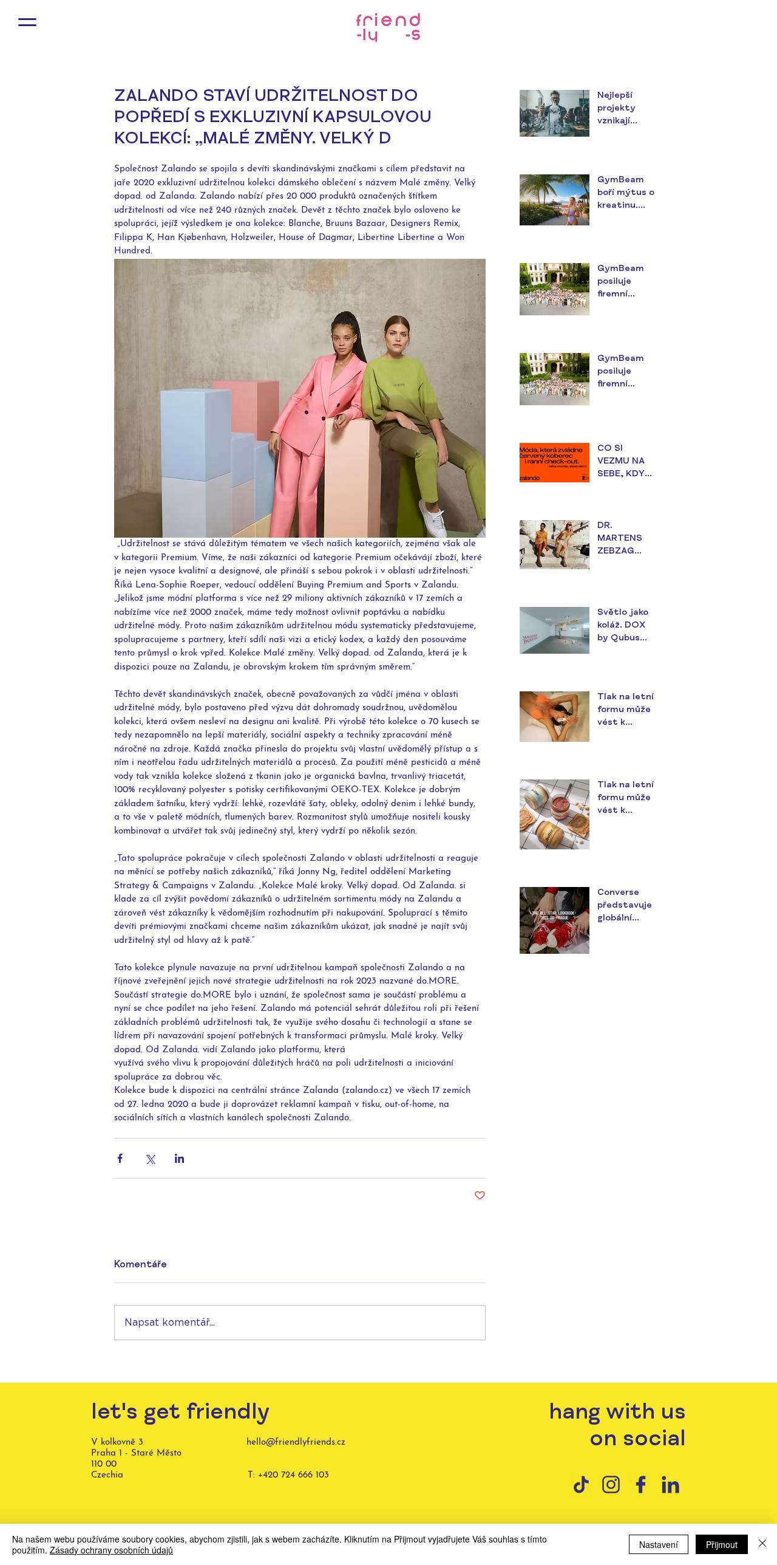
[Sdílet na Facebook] (120, 1158)
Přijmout (722, 1544)
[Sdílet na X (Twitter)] (149, 1158)
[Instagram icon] (611, 1484)
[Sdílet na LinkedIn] (179, 1158)
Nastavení (658, 1544)
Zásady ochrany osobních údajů (111, 1550)
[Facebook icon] (641, 1484)
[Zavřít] (762, 1544)
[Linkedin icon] (670, 1484)
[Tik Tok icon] (581, 1484)
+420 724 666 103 (293, 1475)
